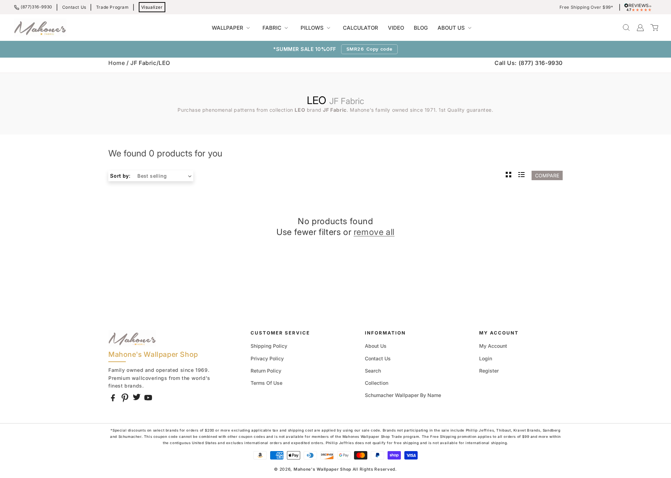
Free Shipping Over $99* (586, 7)
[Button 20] (521, 175)
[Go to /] (40, 28)
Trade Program (112, 7)
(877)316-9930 (36, 6)
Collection (376, 383)
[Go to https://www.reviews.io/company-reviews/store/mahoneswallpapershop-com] (639, 7)
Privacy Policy (267, 358)
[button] (232, 27)
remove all (374, 232)
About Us (376, 346)
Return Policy (266, 371)
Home (116, 62)
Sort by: (120, 176)
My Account (493, 346)
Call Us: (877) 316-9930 (529, 62)
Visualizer (152, 7)
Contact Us (74, 7)
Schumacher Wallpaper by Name (403, 395)
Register (489, 371)
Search (373, 371)
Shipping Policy (269, 346)
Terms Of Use (266, 383)
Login (485, 358)
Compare (547, 175)
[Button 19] (508, 175)
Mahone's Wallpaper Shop (322, 469)
